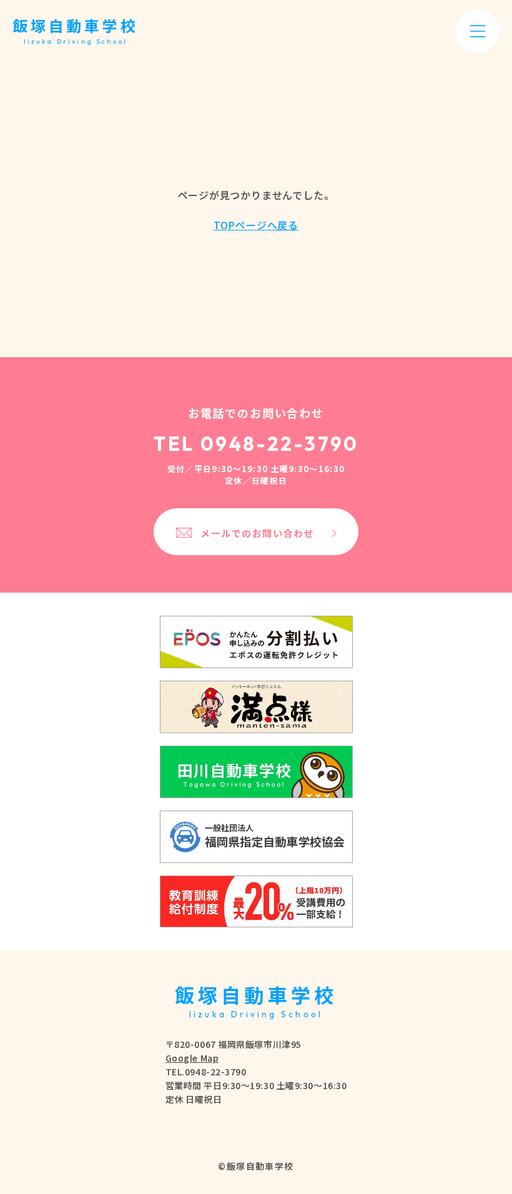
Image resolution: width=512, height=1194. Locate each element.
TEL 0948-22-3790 (256, 443)
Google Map (192, 1058)
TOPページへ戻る (256, 224)
